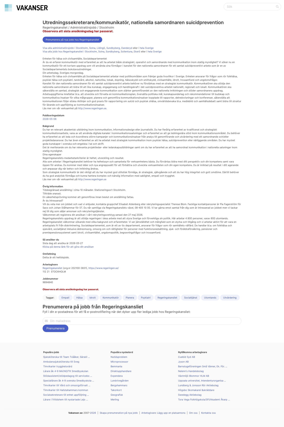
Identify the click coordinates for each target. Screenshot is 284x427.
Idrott (92, 297)
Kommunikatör (111, 297)
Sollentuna (126, 51)
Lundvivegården (120, 380)
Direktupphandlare (121, 371)
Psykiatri (146, 297)
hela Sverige (147, 47)
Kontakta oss (208, 412)
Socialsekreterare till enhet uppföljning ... (66, 394)
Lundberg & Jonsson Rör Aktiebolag (198, 385)
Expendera (117, 375)
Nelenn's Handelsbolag (191, 371)
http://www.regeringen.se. (92, 108)
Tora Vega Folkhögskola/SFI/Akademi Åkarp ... (204, 399)
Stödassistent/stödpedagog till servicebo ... (67, 375)
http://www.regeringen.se (92, 179)
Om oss (193, 412)
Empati (65, 297)
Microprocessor (119, 361)
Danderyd (126, 47)
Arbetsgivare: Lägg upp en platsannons (163, 412)
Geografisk (117, 394)
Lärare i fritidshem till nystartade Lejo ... (65, 399)
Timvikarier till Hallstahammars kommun (65, 390)
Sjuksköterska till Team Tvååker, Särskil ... (66, 356)
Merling (115, 399)
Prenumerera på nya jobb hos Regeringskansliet (72, 39)
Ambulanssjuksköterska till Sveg (61, 361)
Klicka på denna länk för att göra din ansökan (68, 246)
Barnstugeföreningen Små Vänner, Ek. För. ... (202, 366)
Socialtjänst (190, 297)
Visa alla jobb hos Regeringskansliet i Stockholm (70, 51)
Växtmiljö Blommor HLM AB (193, 375)
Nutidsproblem (119, 356)
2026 (93, 412)
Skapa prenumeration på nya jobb (119, 412)
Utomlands (210, 297)
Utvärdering (230, 297)
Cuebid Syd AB (186, 356)
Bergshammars (119, 385)
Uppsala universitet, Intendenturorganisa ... (202, 380)
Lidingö (101, 47)
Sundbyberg (113, 47)
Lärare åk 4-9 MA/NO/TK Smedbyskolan (65, 371)
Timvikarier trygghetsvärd (57, 366)
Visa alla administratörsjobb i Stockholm (65, 47)
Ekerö (137, 51)
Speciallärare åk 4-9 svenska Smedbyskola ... (68, 380)
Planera (130, 297)
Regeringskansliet (52, 268)
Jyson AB (183, 361)
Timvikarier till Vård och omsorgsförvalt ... (66, 385)
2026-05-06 (50, 118)
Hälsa (79, 297)
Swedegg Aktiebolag (189, 394)
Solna (92, 47)
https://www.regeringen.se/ (103, 268)
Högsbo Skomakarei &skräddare (196, 390)
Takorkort (116, 390)
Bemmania (116, 366)
